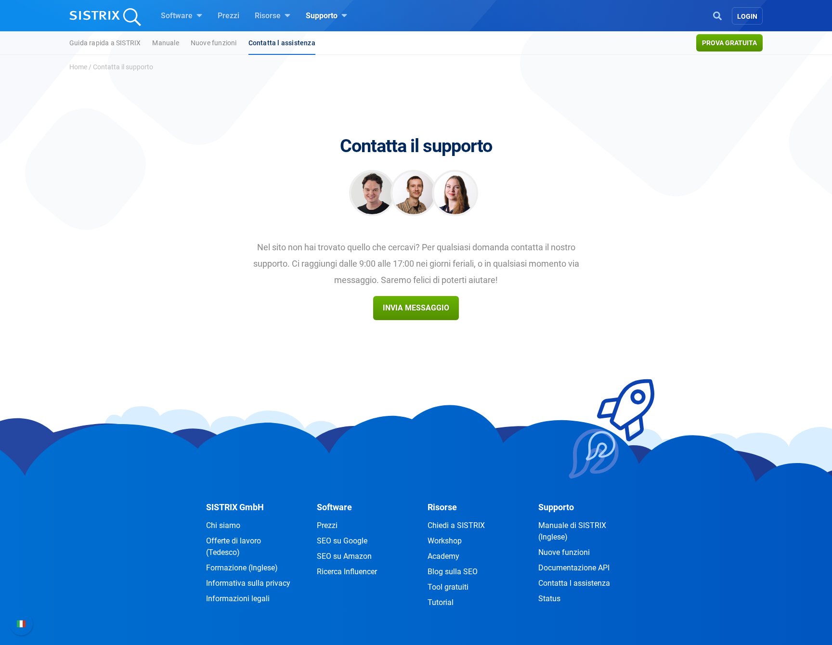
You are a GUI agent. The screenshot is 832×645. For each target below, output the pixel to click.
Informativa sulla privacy (248, 583)
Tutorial (441, 602)
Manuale (165, 43)
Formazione (242, 567)
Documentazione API (574, 567)
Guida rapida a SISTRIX (105, 43)
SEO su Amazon (344, 556)
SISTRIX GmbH (235, 507)
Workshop (445, 540)
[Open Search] (717, 15)
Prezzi (228, 15)
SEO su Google (342, 540)
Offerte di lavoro (233, 546)
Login (747, 16)
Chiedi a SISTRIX (456, 525)
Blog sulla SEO (453, 571)
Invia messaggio (416, 307)
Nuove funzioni (214, 43)
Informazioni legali (238, 598)
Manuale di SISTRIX (572, 531)
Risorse (269, 15)
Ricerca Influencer (347, 571)
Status (549, 598)
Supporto (322, 15)
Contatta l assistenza (281, 43)
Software (178, 15)
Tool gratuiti (448, 587)
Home (78, 67)
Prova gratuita (729, 43)
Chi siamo (223, 525)
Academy (443, 556)
